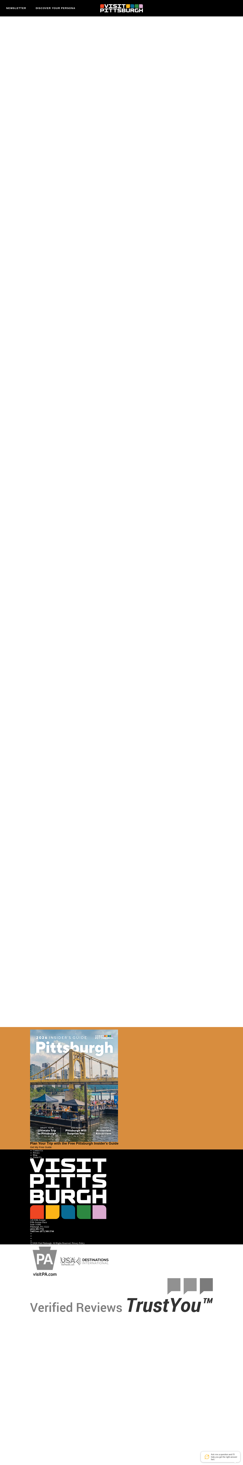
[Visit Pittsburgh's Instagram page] (34, 1236)
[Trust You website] (121, 1295)
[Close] (7, 1028)
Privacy (36, 1153)
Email (40, 40)
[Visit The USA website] (67, 1261)
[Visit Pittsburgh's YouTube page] (34, 1238)
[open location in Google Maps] (56, 65)
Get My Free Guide (41, 1147)
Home (39, 29)
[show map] (36, 60)
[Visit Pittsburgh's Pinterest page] (34, 1241)
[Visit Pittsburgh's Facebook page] (34, 1233)
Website (33, 40)
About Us (37, 1157)
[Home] (121, 8)
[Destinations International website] (92, 1261)
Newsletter (16, 8)
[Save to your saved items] (32, 60)
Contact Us (38, 1150)
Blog (35, 1155)
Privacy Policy (78, 1243)
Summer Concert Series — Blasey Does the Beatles (53, 792)
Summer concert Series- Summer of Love (48, 377)
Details (33, 390)
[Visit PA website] (45, 1261)
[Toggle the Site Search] (227, 8)
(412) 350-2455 (38, 77)
